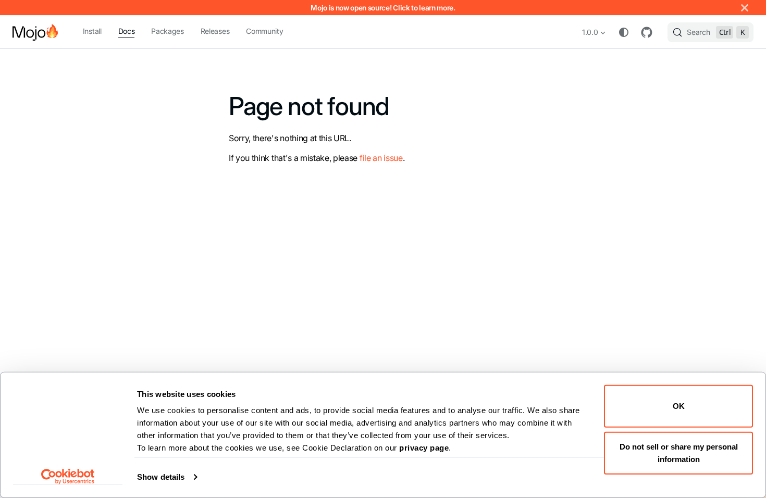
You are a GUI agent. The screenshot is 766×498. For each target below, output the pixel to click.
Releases (215, 31)
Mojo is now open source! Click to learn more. (383, 8)
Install (92, 31)
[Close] (745, 7)
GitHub (646, 32)
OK (679, 406)
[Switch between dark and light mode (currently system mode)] (623, 32)
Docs (126, 31)
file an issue (381, 158)
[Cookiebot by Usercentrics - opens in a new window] (68, 476)
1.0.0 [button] (590, 32)
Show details (160, 476)
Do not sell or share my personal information (679, 452)
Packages (167, 31)
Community (264, 31)
